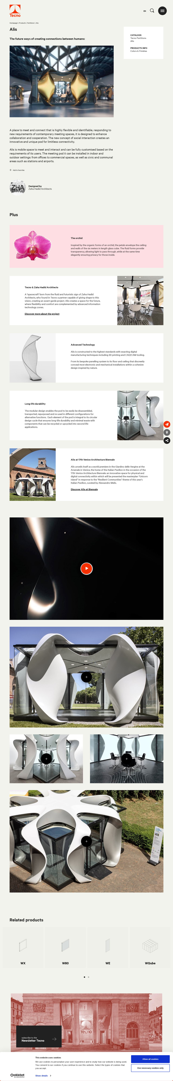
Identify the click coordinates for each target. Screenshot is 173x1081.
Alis (132, 40)
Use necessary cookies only (150, 1068)
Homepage (13, 23)
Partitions (30, 23)
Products (22, 23)
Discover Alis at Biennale (84, 489)
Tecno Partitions (138, 37)
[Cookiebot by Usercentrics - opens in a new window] (17, 1076)
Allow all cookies (150, 1059)
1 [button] (84, 977)
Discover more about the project (42, 313)
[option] (23, 947)
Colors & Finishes (138, 50)
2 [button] (88, 977)
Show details (41, 1076)
